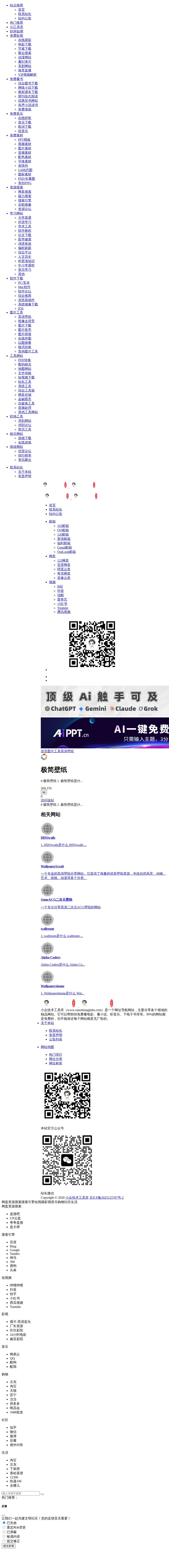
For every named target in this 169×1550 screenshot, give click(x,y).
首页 (44, 751)
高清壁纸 (67, 751)
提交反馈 (8, 1545)
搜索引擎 (28, 1202)
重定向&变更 (16, 1527)
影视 (48, 1202)
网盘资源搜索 (11, 1202)
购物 (61, 1202)
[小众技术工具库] (69, 487)
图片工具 (54, 751)
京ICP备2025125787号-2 (106, 1197)
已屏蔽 (11, 1532)
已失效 (11, 1523)
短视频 (40, 1202)
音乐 (54, 1202)
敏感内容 (13, 1536)
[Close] (3, 1515)
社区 (67, 1202)
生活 (74, 1202)
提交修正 (13, 1541)
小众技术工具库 (77, 1197)
